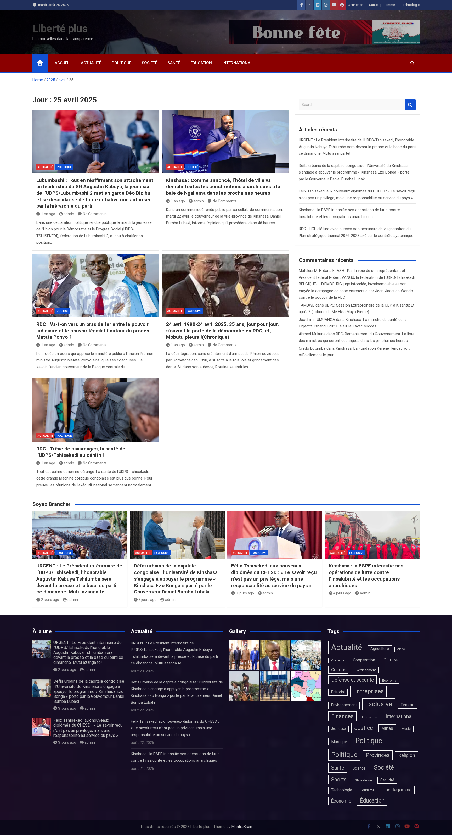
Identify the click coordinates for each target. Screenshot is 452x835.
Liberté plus (60, 29)
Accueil (62, 62)
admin (69, 214)
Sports (339, 779)
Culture (390, 660)
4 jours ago (342, 593)
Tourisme (367, 790)
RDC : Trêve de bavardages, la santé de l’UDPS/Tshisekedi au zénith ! (80, 452)
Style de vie (363, 780)
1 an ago (48, 214)
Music (406, 729)
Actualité (91, 62)
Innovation (369, 717)
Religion (406, 755)
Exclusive (194, 311)
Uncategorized (397, 789)
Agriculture (379, 649)
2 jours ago (50, 600)
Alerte (401, 649)
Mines (387, 728)
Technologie (410, 5)
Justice (63, 311)
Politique (121, 62)
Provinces (378, 755)
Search (410, 104)
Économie (341, 801)
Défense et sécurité (352, 680)
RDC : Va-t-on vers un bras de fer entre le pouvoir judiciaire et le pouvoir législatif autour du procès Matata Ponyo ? (92, 330)
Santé (373, 5)
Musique (339, 741)
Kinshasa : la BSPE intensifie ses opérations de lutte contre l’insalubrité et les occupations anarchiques (366, 575)
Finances (342, 716)
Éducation (201, 62)
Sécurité (387, 780)
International (237, 62)
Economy (389, 680)
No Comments (95, 214)
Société (149, 62)
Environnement (344, 705)
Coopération (364, 660)
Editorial (338, 692)
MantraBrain (241, 826)
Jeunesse (355, 5)
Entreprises (368, 691)
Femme (389, 5)
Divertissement (365, 670)
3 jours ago (147, 600)
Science (359, 768)
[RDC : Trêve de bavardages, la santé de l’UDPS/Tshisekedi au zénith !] (95, 410)
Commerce (337, 660)
